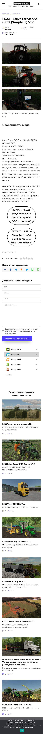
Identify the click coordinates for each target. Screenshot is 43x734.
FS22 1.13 (7, 252)
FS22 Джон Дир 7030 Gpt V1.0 (16, 541)
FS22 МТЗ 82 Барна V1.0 (13, 581)
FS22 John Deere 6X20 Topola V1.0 (18, 464)
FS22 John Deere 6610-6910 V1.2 (17, 705)
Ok (22, 731)
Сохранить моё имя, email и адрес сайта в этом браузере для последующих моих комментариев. (21, 331)
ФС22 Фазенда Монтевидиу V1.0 (18, 621)
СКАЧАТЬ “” (22, 215)
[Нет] (40, 726)
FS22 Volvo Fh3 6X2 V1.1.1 (13, 504)
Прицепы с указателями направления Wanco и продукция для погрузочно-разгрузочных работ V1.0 (21, 662)
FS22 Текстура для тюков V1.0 (16, 424)
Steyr (15, 252)
